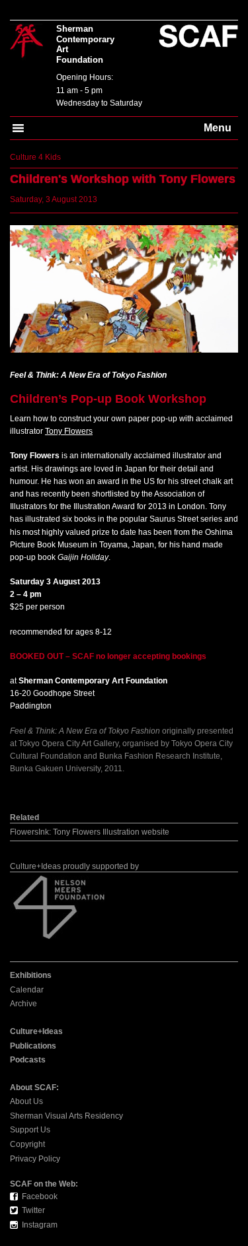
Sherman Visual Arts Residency (66, 1116)
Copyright (27, 1144)
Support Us (30, 1129)
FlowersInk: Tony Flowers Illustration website (89, 832)
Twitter (33, 1210)
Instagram (40, 1224)
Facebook (40, 1196)
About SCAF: (34, 1087)
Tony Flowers (69, 431)
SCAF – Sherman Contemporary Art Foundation (26, 42)
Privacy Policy (35, 1158)
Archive (23, 1003)
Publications (33, 1046)
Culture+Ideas (36, 1031)
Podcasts (28, 1059)
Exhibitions (31, 975)
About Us (26, 1101)
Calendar (27, 989)
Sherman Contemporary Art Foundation (85, 44)
